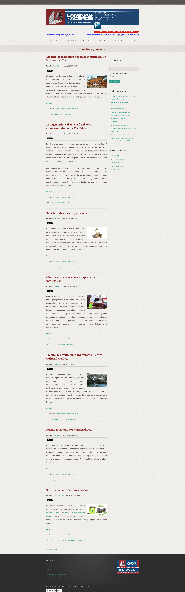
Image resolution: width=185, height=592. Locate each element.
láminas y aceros (56, 540)
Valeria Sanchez (57, 134)
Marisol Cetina (57, 219)
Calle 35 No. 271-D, (101, 13)
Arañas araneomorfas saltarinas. (120, 125)
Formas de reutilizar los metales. (67, 490)
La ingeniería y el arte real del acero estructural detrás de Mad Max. (69, 126)
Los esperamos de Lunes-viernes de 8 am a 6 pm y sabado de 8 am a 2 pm (112, 35)
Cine (52, 203)
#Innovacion (70, 344)
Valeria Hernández (58, 496)
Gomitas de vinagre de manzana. (121, 112)
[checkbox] (124, 76)
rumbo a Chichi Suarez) (101, 19)
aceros (53, 267)
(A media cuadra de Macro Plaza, (104, 17)
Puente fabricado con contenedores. (69, 429)
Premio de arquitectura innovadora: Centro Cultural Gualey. (74, 356)
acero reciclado (64, 114)
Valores (48, 570)
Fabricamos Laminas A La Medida (116, 32)
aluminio (58, 267)
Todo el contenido (51, 549)
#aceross (53, 344)
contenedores (59, 480)
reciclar (73, 267)
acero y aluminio (80, 267)
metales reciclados (82, 540)
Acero (52, 480)
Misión (48, 565)
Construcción (55, 114)
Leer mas (49, 103)
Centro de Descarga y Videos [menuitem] (79, 41)
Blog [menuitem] (133, 41)
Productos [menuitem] (55, 41)
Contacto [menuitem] (102, 41)
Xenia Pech (56, 364)
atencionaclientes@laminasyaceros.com (60, 35)
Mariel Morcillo (57, 66)
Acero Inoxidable (117, 163)
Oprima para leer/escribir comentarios (67, 109)
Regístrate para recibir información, (56, 576)
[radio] (124, 76)
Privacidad (49, 567)
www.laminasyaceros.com (105, 29)
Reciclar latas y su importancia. (66, 213)
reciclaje (63, 540)
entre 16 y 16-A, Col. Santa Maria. (105, 15)
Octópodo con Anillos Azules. (120, 102)
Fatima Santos (57, 286)
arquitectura (63, 419)
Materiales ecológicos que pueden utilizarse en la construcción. (76, 58)
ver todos (112, 173)
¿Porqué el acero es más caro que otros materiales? (70, 279)
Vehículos (57, 203)
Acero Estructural (118, 159)
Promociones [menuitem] (119, 41)
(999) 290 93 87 (107, 26)
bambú (71, 114)
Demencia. (114, 122)
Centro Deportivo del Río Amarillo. (121, 135)
